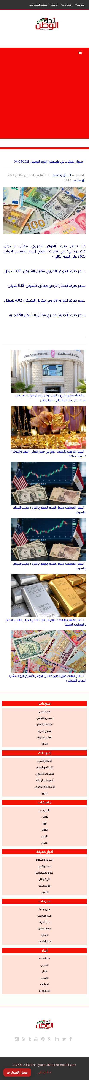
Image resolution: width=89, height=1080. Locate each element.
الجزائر (44, 829)
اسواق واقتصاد (61, 175)
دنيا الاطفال (44, 928)
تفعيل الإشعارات (17, 1072)
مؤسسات (44, 885)
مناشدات (44, 958)
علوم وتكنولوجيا (44, 872)
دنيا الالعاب (44, 941)
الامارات (44, 984)
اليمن (44, 836)
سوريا (44, 793)
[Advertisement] (44, 92)
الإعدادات (67, 4)
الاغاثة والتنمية (44, 767)
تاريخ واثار (44, 879)
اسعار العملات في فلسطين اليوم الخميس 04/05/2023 (48, 161)
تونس (44, 816)
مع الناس (44, 711)
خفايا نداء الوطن (44, 724)
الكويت (45, 977)
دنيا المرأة (44, 922)
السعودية (44, 990)
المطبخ (45, 935)
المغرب (45, 892)
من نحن (54, 4)
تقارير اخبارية (44, 737)
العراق (44, 743)
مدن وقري (45, 866)
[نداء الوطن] (44, 1023)
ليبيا (45, 823)
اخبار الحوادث (44, 915)
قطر (44, 971)
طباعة (77, 180)
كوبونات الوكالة (44, 780)
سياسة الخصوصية (38, 4)
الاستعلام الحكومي (44, 786)
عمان (44, 842)
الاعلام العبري (44, 760)
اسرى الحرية (44, 731)
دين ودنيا (44, 909)
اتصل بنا (81, 4)
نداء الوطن (45, 1072)
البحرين (44, 965)
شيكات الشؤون (44, 773)
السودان (44, 810)
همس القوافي (44, 718)
